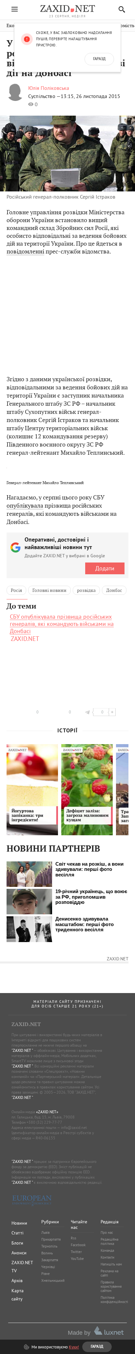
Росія (16, 590)
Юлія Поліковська (48, 87)
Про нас (107, 1232)
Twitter (76, 1251)
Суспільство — (44, 96)
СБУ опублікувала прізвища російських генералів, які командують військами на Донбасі (62, 624)
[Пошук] (120, 9)
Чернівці (48, 1266)
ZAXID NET (67, 8)
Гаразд (99, 59)
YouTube (77, 1258)
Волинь (47, 1253)
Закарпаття (49, 1260)
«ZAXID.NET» (47, 1111)
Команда (107, 1250)
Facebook (78, 1245)
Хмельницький (53, 1280)
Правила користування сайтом (111, 1286)
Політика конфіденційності (114, 1299)
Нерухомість (120, 25)
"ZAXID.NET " (22, 1050)
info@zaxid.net (74, 1127)
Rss (73, 1238)
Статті (17, 1233)
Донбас (114, 590)
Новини (19, 1223)
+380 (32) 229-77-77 (44, 1122)
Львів (45, 1232)
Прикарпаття (51, 1239)
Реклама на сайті (109, 1273)
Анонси (19, 1253)
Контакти (107, 1257)
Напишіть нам (111, 1264)
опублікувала (25, 505)
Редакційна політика (109, 1241)
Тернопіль (49, 1246)
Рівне (45, 1273)
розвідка (86, 590)
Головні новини (49, 590)
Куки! (74, 1346)
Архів (17, 1280)
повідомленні (25, 251)
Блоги (17, 1243)
